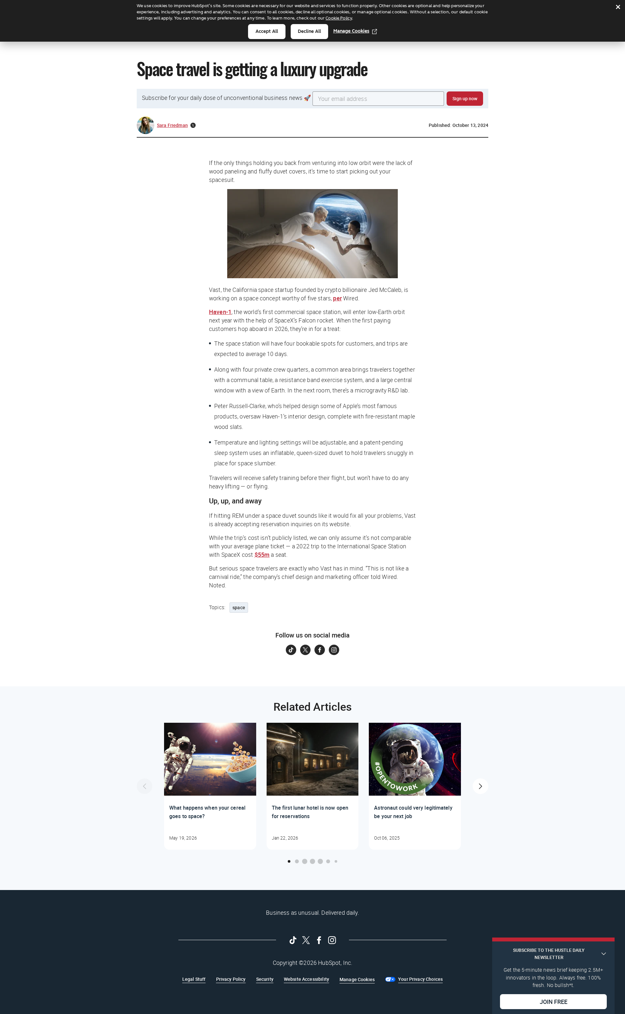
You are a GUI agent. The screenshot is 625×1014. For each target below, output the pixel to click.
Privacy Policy (231, 979)
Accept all (267, 31)
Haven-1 (220, 312)
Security (264, 979)
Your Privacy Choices (420, 979)
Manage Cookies (351, 31)
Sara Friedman (172, 125)
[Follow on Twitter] (305, 650)
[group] (210, 786)
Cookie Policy (339, 18)
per (337, 298)
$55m (262, 554)
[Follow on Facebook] (319, 650)
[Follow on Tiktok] (291, 650)
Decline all (309, 31)
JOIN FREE (553, 1001)
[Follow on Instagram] (334, 650)
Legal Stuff (194, 979)
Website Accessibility (306, 979)
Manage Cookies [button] (357, 979)
